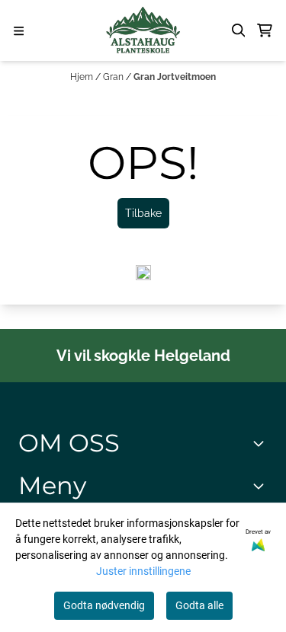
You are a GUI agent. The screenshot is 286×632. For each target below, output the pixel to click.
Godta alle (199, 605)
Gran (114, 77)
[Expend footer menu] (261, 486)
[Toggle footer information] (261, 443)
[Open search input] (239, 30)
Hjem (82, 77)
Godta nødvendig (104, 605)
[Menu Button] (19, 31)
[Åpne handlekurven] (264, 30)
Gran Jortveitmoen (174, 77)
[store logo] (143, 30)
